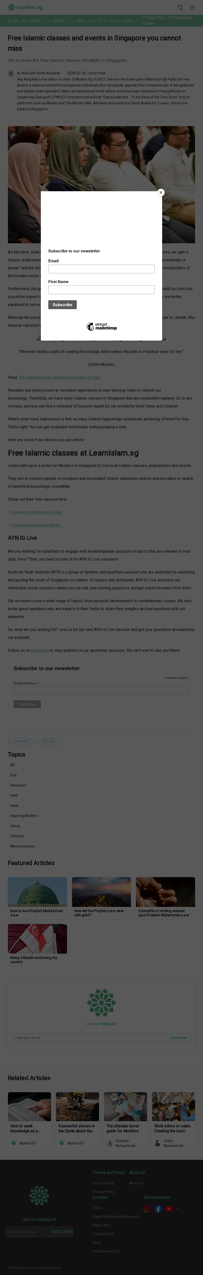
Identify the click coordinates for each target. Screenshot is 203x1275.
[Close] (161, 192)
